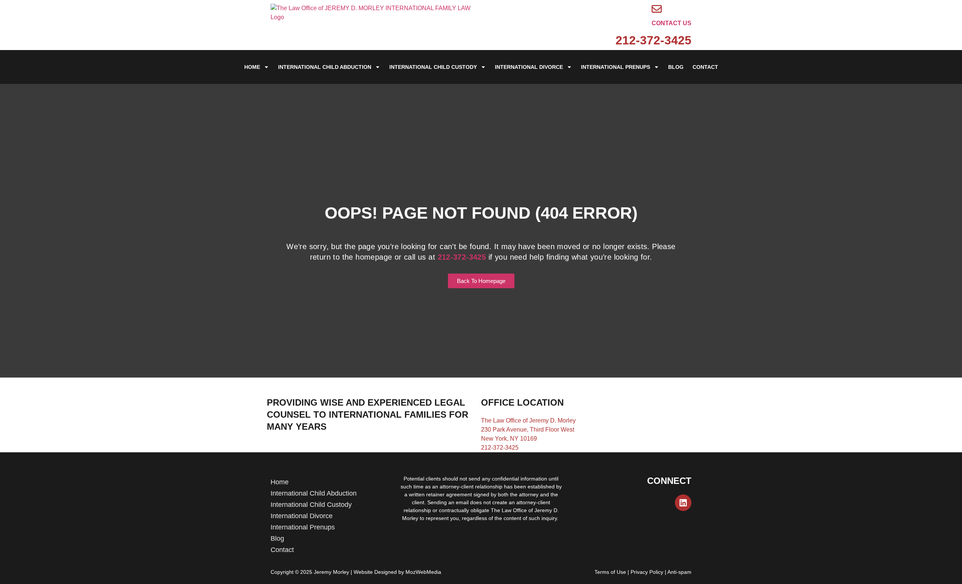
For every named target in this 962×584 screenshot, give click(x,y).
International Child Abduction (324, 67)
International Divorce (529, 67)
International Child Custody (433, 67)
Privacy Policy (647, 572)
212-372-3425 (653, 40)
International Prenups (615, 67)
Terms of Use (610, 572)
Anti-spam (679, 572)
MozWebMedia (423, 572)
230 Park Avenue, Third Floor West (527, 429)
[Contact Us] (657, 9)
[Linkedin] (683, 502)
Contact (705, 67)
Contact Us (671, 23)
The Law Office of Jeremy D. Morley (528, 420)
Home (252, 67)
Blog (676, 67)
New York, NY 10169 (509, 438)
